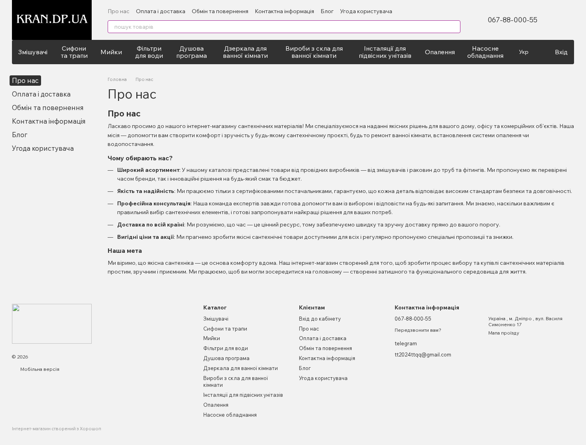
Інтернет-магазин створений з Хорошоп (56, 428)
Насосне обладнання (485, 51)
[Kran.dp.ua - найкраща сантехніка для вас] (52, 323)
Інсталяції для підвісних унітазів (385, 51)
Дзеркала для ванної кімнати (245, 51)
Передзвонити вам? (418, 330)
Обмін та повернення (220, 11)
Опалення (440, 52)
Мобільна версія (39, 369)
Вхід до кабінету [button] (320, 318)
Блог (327, 11)
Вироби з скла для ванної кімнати (314, 51)
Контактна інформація (284, 11)
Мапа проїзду (503, 333)
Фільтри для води (149, 51)
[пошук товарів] (454, 26)
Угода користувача (366, 11)
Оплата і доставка (160, 11)
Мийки (111, 52)
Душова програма (191, 51)
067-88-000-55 (512, 20)
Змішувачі (32, 52)
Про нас (119, 11)
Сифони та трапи (74, 51)
